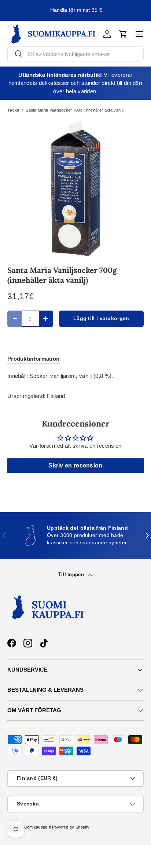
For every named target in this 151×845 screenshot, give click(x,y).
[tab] (33, 358)
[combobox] (75, 54)
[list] (75, 188)
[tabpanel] (75, 376)
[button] (123, 34)
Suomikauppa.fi (36, 827)
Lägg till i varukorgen (101, 318)
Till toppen (72, 574)
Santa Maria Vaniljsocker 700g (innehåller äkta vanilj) (75, 110)
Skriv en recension (75, 465)
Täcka (13, 110)
